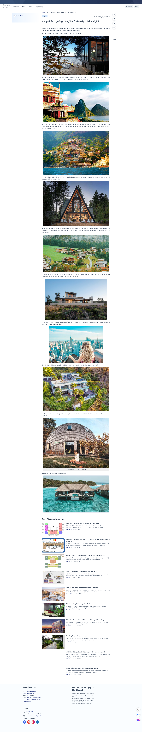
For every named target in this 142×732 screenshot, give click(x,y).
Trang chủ (16, 6)
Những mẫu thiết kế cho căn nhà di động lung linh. (82, 668)
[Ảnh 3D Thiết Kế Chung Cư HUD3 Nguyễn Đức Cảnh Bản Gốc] (53, 561)
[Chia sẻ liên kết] (114, 14)
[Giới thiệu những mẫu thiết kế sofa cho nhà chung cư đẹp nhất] (53, 658)
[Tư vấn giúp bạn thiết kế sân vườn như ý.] (53, 642)
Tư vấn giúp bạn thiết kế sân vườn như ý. (79, 636)
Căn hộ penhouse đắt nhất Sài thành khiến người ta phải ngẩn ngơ (87, 620)
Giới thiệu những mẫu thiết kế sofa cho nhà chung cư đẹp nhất (85, 652)
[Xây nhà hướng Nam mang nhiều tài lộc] (53, 610)
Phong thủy (69, 593)
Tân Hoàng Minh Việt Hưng (34, 697)
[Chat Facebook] (138, 720)
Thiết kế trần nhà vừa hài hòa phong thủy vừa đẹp (82, 587)
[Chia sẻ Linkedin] (114, 27)
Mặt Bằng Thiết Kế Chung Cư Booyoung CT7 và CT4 (82, 523)
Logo (136, 6)
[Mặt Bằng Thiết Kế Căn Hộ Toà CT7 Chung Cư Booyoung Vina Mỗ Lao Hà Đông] (53, 545)
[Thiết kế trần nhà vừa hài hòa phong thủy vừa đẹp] (53, 594)
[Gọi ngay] (138, 710)
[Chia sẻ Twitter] (114, 23)
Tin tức (30, 6)
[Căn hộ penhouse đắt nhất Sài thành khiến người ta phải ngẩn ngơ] (53, 626)
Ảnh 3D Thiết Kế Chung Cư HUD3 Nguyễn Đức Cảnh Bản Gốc (85, 555)
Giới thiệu (129, 6)
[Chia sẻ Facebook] (114, 19)
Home (43, 12)
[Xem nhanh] (14, 16)
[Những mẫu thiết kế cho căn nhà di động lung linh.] (53, 674)
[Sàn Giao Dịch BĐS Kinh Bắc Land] (6, 6)
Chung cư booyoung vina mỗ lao (31, 699)
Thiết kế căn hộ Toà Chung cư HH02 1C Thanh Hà (81, 571)
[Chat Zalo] (138, 715)
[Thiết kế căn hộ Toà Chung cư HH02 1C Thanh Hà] (53, 578)
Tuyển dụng (39, 6)
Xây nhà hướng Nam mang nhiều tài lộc (78, 604)
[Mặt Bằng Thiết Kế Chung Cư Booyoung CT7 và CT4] (53, 529)
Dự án (23, 6)
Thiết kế (68, 529)
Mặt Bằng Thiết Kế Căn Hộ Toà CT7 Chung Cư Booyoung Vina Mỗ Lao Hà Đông (88, 540)
